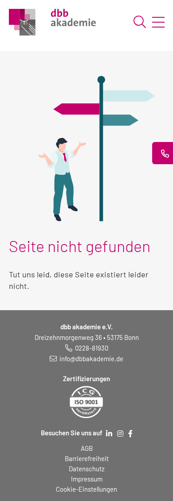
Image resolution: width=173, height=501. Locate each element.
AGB (87, 448)
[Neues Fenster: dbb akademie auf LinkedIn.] (109, 433)
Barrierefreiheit (87, 458)
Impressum (86, 479)
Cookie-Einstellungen (86, 489)
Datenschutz (87, 469)
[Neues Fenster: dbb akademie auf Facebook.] (130, 433)
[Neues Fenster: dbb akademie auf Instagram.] (120, 433)
